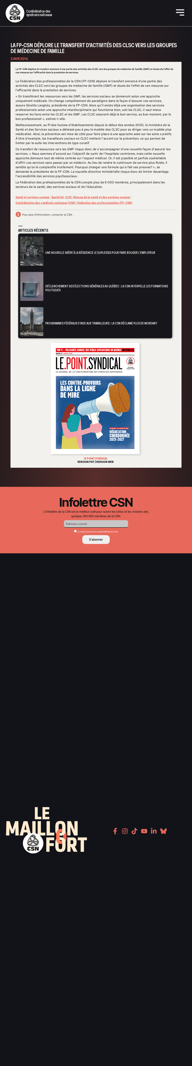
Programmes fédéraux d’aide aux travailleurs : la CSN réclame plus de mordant (101, 323)
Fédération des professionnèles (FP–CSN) (104, 203)
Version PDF (85, 461)
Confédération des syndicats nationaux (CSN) (45, 203)
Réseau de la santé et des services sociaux (101, 197)
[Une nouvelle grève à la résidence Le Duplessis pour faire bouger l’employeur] (32, 251)
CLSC (68, 197)
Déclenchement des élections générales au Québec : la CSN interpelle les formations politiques (106, 288)
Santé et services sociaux (32, 197)
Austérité (58, 197)
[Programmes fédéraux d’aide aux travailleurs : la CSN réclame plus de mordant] (32, 322)
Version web (105, 461)
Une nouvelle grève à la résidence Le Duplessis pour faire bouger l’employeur (100, 252)
